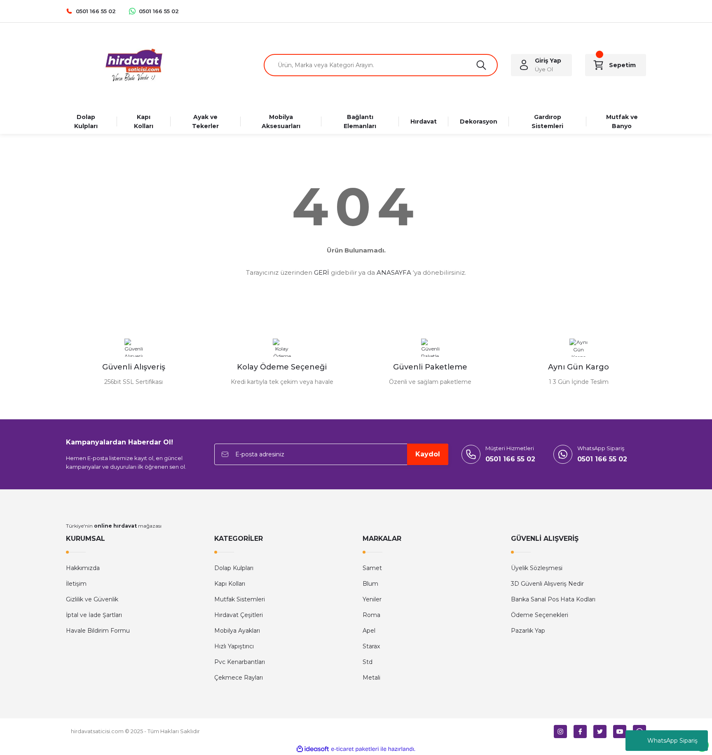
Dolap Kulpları (233, 568)
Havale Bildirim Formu (98, 630)
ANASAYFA (394, 272)
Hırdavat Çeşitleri (238, 615)
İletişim (76, 583)
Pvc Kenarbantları (239, 662)
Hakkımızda (83, 568)
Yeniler (372, 599)
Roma (371, 615)
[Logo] (133, 65)
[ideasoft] (312, 749)
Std (367, 662)
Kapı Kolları (229, 583)
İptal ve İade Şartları (94, 615)
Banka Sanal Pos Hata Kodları (553, 599)
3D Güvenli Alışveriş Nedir (547, 583)
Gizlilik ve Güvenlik (92, 599)
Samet (372, 568)
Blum (370, 583)
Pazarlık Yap (528, 630)
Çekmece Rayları (238, 677)
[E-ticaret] (355, 749)
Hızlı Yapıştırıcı (234, 646)
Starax (371, 646)
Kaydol (427, 454)
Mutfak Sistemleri (239, 599)
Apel (369, 630)
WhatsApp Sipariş (672, 740)
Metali (371, 677)
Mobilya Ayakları (237, 630)
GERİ (321, 272)
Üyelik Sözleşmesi (536, 568)
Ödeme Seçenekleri (539, 615)
